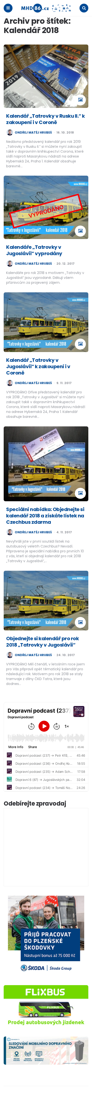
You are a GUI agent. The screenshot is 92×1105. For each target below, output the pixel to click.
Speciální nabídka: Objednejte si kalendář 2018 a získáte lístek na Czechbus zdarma (45, 515)
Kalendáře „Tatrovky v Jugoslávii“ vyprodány (34, 250)
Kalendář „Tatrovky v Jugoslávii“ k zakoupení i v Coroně (38, 366)
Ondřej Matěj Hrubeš (33, 132)
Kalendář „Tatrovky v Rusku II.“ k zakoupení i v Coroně (45, 119)
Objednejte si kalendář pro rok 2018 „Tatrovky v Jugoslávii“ (42, 641)
